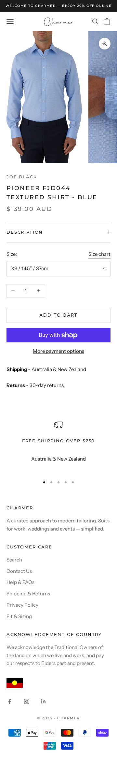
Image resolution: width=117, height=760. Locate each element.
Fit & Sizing (19, 616)
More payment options (58, 351)
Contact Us (19, 571)
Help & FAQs (20, 582)
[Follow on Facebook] (9, 701)
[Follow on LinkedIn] (43, 701)
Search (14, 560)
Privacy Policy (22, 605)
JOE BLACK (21, 176)
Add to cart (58, 315)
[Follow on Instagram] (26, 701)
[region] (58, 445)
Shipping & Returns (28, 593)
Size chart (99, 254)
